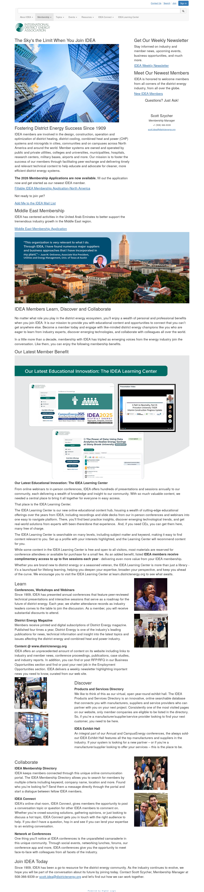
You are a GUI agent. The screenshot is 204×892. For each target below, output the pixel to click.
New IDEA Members (148, 93)
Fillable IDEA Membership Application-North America (52, 188)
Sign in (183, 3)
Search (167, 3)
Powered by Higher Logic (102, 890)
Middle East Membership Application (41, 228)
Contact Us (156, 3)
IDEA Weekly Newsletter (151, 65)
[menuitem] (157, 3)
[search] (183, 10)
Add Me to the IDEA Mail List (35, 203)
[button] (26, 17)
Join (174, 3)
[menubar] (164, 3)
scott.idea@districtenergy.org (161, 129)
